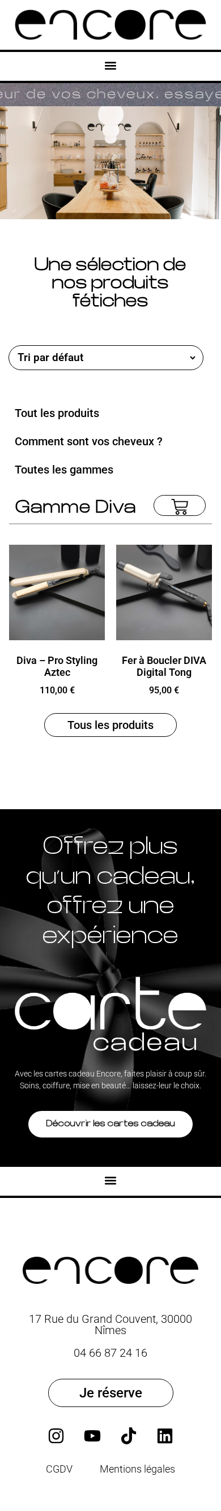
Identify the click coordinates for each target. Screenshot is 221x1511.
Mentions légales (137, 1469)
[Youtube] (92, 1435)
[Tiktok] (128, 1435)
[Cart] (180, 505)
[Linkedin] (164, 1435)
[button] (110, 66)
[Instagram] (56, 1435)
